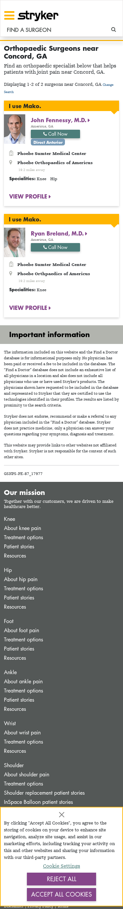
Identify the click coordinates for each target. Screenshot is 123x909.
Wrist (10, 723)
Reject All (61, 879)
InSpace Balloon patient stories (38, 802)
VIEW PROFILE (29, 196)
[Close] (62, 815)
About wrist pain (22, 732)
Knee (9, 519)
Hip (8, 570)
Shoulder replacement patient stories (44, 792)
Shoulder (14, 765)
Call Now (57, 134)
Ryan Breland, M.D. (58, 233)
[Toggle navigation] (9, 15)
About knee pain (22, 528)
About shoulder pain (26, 774)
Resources (15, 555)
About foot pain (21, 630)
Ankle (10, 672)
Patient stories (19, 546)
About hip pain (20, 579)
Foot (8, 621)
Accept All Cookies (61, 894)
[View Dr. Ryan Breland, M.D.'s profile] (14, 242)
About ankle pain (23, 681)
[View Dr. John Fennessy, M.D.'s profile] (14, 128)
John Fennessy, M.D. (59, 119)
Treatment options (23, 537)
